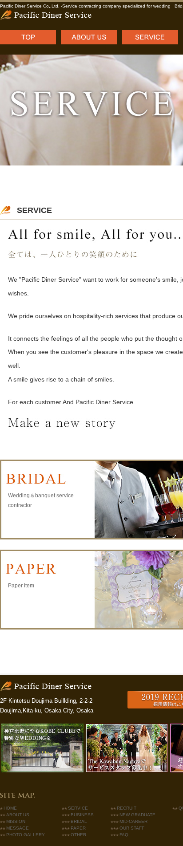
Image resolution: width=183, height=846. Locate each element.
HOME (10, 808)
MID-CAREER (133, 821)
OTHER (78, 834)
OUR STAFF (131, 828)
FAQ (123, 834)
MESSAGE (17, 828)
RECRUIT (126, 808)
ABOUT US (17, 814)
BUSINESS (82, 814)
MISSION (15, 821)
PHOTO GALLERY (25, 834)
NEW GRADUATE (137, 814)
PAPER (78, 828)
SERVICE (78, 808)
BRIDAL (79, 821)
